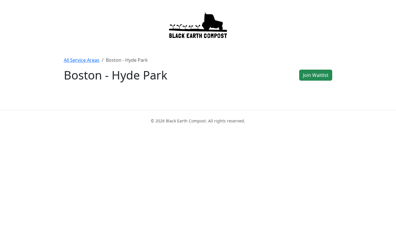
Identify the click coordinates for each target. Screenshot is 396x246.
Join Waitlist (315, 75)
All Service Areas (81, 60)
